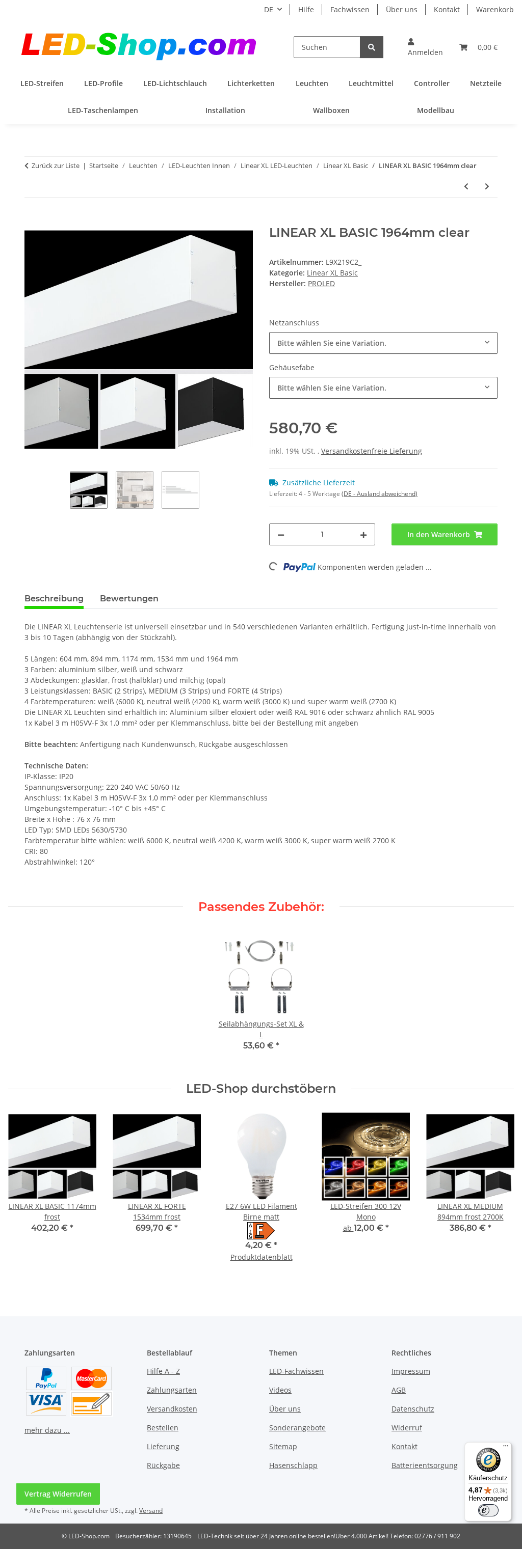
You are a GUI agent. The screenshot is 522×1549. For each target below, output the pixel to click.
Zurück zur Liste (56, 165)
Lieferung (163, 1446)
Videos (280, 1390)
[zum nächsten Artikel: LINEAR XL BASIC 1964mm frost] (487, 186)
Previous (25, 1193)
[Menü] (506, 1448)
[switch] (488, 1510)
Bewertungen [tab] (129, 598)
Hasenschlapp (293, 1465)
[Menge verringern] (281, 534)
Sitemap (283, 1446)
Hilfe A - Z (163, 1371)
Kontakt (447, 9)
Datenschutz (413, 1409)
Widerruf (407, 1427)
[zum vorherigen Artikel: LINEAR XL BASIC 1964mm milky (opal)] (466, 186)
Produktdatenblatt (261, 1257)
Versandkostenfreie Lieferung (371, 451)
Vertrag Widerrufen (58, 1494)
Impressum (411, 1371)
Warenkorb (495, 9)
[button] (425, 47)
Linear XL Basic (332, 273)
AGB (399, 1390)
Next (497, 1193)
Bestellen (162, 1427)
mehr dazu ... (47, 1430)
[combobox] (383, 343)
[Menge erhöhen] (363, 534)
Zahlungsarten (172, 1390)
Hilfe (306, 9)
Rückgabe (163, 1465)
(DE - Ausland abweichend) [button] (379, 493)
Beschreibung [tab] (54, 598)
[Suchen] (371, 47)
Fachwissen (350, 9)
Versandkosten (172, 1409)
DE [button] (268, 9)
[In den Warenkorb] (32, 220)
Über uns (401, 9)
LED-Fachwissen (296, 1371)
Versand (151, 1510)
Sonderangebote (297, 1427)
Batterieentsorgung (425, 1465)
